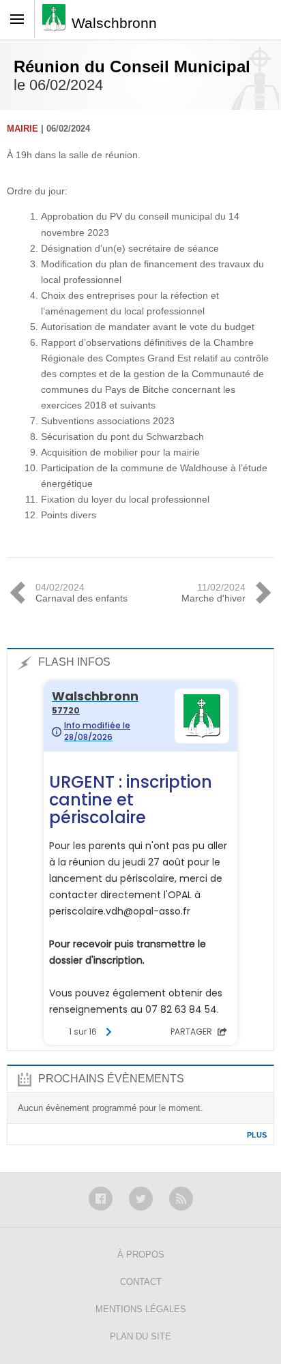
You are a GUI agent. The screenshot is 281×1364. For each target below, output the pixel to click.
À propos (140, 1254)
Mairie (22, 128)
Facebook (101, 1199)
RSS (181, 1199)
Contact (141, 1282)
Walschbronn (114, 23)
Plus (257, 1135)
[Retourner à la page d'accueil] (57, 22)
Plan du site (140, 1336)
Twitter (141, 1199)
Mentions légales (140, 1309)
